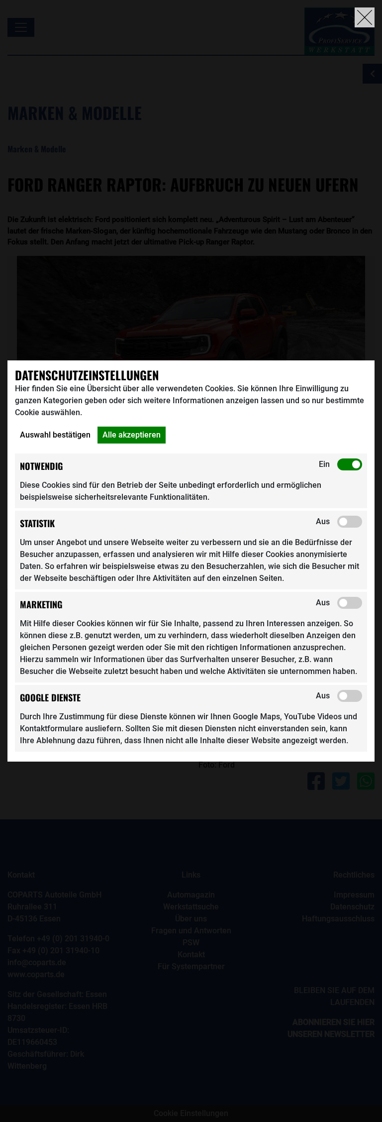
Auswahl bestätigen (55, 435)
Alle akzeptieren (131, 435)
